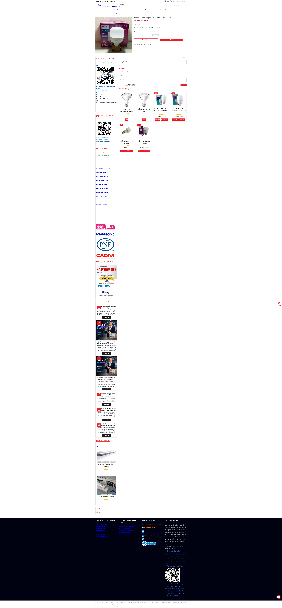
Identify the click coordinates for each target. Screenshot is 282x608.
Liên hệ (127, 119)
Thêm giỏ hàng (146, 39)
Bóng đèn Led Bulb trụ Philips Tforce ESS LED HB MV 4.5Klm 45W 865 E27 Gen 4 (161, 110)
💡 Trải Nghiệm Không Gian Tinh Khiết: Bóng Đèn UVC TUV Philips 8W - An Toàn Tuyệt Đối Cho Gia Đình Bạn (106, 307)
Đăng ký (185, 1)
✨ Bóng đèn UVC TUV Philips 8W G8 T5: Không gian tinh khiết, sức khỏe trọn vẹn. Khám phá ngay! (106, 378)
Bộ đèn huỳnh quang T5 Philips (106, 496)
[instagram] (174, 1)
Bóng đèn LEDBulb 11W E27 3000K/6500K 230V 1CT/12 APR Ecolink (144, 141)
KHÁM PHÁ (143, 10)
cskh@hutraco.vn (112, 1)
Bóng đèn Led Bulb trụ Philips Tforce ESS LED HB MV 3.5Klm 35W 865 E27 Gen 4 (179, 110)
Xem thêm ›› (106, 317)
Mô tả (184, 58)
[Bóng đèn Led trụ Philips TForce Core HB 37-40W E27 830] (111, 5)
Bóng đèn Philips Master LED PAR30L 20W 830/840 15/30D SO (144, 109)
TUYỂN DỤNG (166, 10)
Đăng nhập (178, 1)
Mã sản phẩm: (137, 24)
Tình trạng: (136, 31)
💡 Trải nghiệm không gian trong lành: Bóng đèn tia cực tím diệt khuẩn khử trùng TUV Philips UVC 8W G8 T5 (106, 394)
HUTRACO (98, 512)
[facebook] (165, 1)
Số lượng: (136, 35)
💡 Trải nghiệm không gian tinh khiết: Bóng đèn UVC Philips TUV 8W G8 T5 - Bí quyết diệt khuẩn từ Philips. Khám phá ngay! (106, 343)
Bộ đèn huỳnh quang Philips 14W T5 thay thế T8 (106, 465)
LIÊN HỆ (173, 10)
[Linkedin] (145, 44)
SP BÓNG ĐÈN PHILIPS (117, 10)
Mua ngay (172, 39)
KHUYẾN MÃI (158, 10)
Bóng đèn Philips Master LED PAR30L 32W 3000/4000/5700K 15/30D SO (127, 109)
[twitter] (168, 1)
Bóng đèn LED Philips (119, 13)
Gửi (183, 85)
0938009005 (103, 1)
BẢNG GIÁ (150, 10)
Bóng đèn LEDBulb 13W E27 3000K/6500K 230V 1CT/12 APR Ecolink (126, 141)
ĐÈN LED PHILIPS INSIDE (132, 10)
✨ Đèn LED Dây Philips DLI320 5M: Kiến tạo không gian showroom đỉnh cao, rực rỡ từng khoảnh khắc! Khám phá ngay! (106, 409)
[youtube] (171, 1)
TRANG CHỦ (99, 10)
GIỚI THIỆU (107, 10)
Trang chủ (97, 13)
